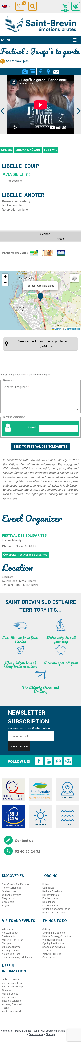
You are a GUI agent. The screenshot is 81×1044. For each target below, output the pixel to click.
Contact (56, 69)
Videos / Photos (25, 69)
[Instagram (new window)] (58, 761)
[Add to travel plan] (2, 61)
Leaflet (57, 328)
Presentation (32, 69)
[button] (65, 6)
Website (27, 555)
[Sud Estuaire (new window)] (40, 789)
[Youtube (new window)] (48, 761)
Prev (2, 103)
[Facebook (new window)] (39, 761)
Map (48, 69)
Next (77, 103)
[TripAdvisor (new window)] (68, 761)
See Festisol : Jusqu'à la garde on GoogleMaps (42, 344)
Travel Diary (23, 3)
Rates (40, 69)
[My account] (76, 6)
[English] (6, 6)
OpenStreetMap (72, 328)
